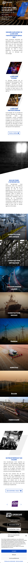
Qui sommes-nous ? (13, 491)
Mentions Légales (19, 561)
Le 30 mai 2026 (20, 5)
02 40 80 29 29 (14, 525)
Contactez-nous (14, 529)
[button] (26, 535)
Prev (7, 504)
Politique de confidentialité (9, 561)
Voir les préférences (14, 558)
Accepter (14, 551)
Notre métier (13, 133)
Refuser (14, 554)
